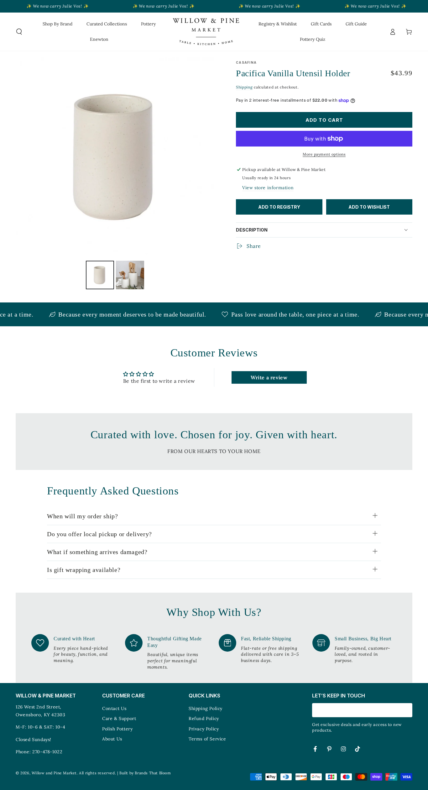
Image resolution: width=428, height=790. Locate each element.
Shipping (244, 87)
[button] (19, 32)
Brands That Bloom (153, 773)
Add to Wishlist (369, 207)
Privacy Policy (204, 729)
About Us (112, 739)
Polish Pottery (117, 729)
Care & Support (119, 718)
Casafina (246, 62)
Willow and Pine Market (54, 773)
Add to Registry (279, 207)
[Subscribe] (408, 710)
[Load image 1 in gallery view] (100, 275)
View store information (268, 187)
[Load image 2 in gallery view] (130, 275)
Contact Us (114, 708)
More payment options (324, 154)
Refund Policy (204, 718)
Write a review (269, 377)
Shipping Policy (205, 708)
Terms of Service (207, 739)
